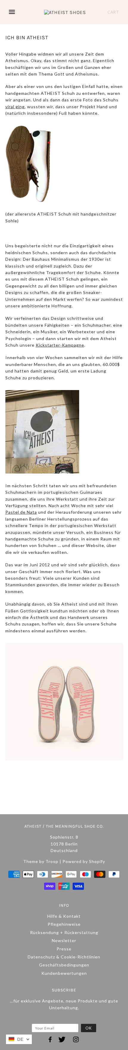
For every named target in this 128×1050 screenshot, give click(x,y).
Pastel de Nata (21, 512)
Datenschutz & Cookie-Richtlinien (64, 956)
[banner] (65, 12)
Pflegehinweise (64, 924)
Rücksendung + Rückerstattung (64, 932)
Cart (113, 12)
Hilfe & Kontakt (64, 916)
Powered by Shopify (84, 861)
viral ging (15, 106)
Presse (64, 948)
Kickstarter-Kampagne (60, 345)
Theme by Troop (40, 861)
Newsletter (64, 940)
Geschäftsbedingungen (64, 964)
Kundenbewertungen (64, 973)
